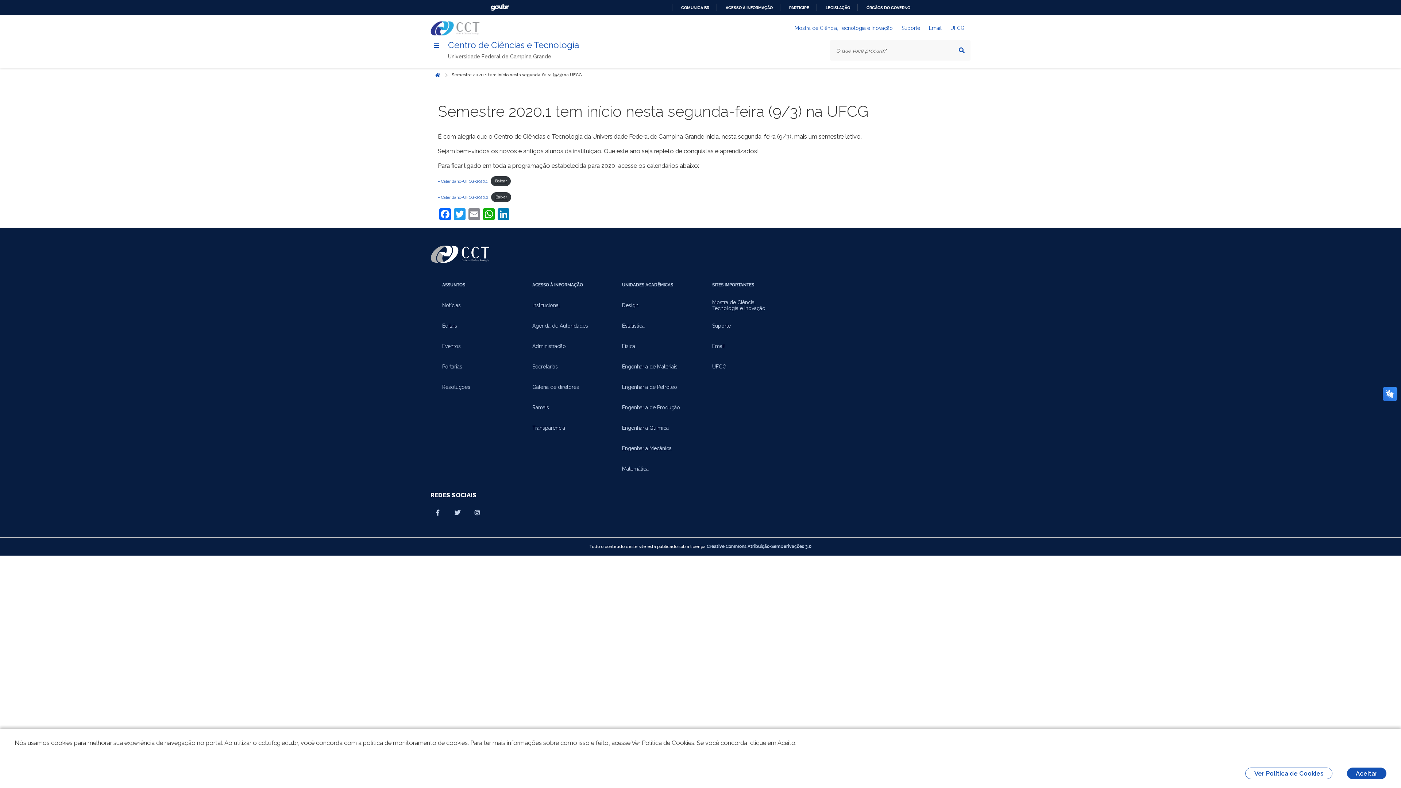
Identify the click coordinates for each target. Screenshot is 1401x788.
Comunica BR (695, 7)
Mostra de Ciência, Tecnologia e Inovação (844, 28)
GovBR (500, 7)
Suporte (911, 28)
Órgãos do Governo (888, 7)
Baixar (501, 181)
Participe (799, 7)
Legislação (838, 7)
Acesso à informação (749, 7)
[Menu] (436, 45)
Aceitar (1367, 773)
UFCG (957, 28)
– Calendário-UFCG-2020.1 (463, 181)
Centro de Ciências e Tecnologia (513, 45)
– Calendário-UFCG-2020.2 (463, 197)
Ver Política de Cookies (1288, 773)
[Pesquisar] (962, 50)
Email (935, 28)
